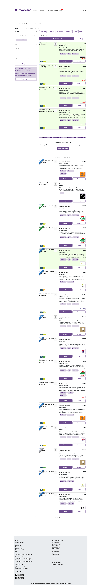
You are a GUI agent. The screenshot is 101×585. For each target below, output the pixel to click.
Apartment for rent (64, 44)
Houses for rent (55, 551)
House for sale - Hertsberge (38, 517)
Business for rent (55, 554)
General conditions (40, 583)
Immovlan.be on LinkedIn (22, 568)
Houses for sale (55, 542)
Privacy (32, 583)
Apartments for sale (56, 544)
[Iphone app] (19, 578)
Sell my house (18, 545)
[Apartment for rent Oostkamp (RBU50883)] (48, 96)
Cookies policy (55, 583)
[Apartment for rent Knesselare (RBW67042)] (48, 303)
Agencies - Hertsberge (64, 517)
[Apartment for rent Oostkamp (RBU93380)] (48, 52)
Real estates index (57, 540)
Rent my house (18, 546)
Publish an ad (49, 10)
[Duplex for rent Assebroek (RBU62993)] (48, 392)
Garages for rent (55, 556)
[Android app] (19, 575)
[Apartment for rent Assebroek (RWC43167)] (48, 369)
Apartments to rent (56, 553)
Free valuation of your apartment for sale (24, 559)
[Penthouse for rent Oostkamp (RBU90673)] (48, 74)
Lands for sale (55, 545)
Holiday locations (57, 564)
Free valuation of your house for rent (23, 558)
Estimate (56, 10)
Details (79, 61)
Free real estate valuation (23, 554)
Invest (61, 10)
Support (48, 583)
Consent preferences (65, 583)
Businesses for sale (56, 547)
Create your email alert (57, 559)
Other (16, 551)
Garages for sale (55, 548)
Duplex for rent (63, 272)
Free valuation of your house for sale (23, 556)
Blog (16, 540)
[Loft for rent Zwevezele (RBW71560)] (48, 192)
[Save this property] (55, 44)
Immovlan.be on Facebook (22, 566)
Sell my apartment (19, 548)
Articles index (56, 562)
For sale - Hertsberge (52, 517)
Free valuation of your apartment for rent (24, 561)
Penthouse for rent (64, 66)
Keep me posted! (25, 79)
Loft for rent (62, 184)
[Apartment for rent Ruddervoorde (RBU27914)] (48, 119)
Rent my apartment (19, 549)
